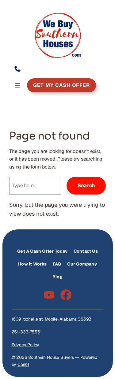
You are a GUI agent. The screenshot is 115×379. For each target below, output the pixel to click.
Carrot (23, 364)
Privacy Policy (26, 344)
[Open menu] (17, 85)
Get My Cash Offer (61, 85)
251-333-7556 (26, 332)
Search (86, 185)
